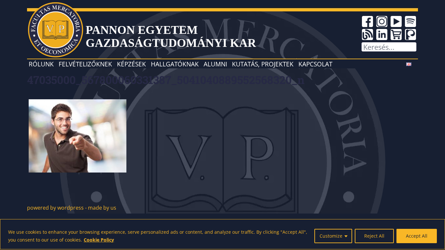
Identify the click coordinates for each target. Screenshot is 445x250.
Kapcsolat (315, 64)
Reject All (374, 236)
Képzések (131, 64)
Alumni (215, 64)
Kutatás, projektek (263, 64)
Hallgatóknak (175, 64)
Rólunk (41, 64)
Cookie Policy (99, 240)
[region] (222, 234)
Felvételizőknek (85, 64)
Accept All (416, 236)
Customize (331, 236)
